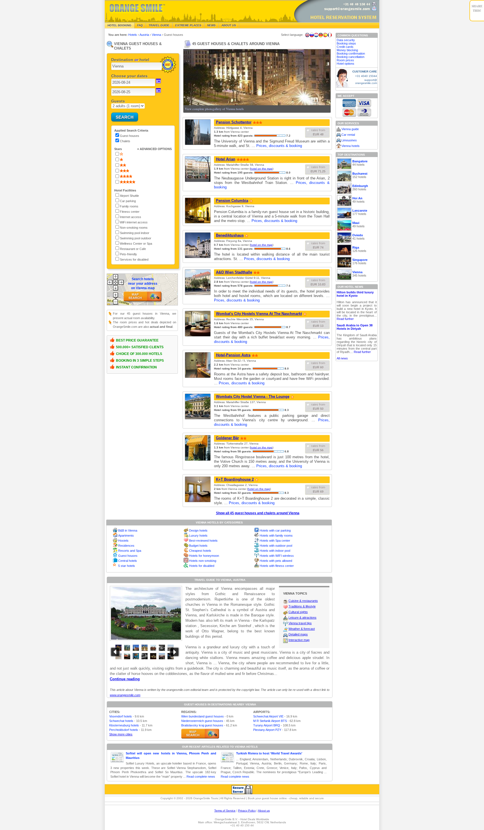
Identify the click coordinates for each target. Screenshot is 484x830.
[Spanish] (325, 35)
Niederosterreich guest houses (202, 721)
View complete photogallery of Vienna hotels (214, 109)
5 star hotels (126, 565)
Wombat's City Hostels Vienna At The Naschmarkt (259, 314)
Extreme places (188, 25)
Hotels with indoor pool (275, 550)
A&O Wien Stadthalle (234, 272)
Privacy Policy (247, 810)
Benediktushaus (230, 235)
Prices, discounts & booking (279, 146)
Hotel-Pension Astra (233, 355)
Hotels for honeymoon (204, 555)
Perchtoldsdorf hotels (123, 729)
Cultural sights (298, 612)
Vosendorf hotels (120, 716)
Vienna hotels (350, 146)
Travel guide (159, 25)
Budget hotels (198, 545)
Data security (346, 40)
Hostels (123, 540)
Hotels (133, 34)
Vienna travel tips (300, 623)
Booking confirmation (351, 53)
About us (264, 810)
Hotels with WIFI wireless (277, 555)
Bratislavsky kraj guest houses (202, 725)
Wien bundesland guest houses (202, 716)
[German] (320, 35)
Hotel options (345, 63)
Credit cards (345, 46)
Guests (118, 101)
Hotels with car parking (275, 530)
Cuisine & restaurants (303, 600)
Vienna (157, 34)
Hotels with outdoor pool (276, 545)
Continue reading (125, 679)
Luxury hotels (198, 535)
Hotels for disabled (201, 565)
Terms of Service (225, 810)
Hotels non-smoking (202, 560)
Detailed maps (298, 634)
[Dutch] (316, 35)
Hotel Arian (225, 159)
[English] (307, 35)
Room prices (345, 60)
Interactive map (299, 640)
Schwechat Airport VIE (268, 716)
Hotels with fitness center (277, 565)
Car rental (348, 134)
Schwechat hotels (121, 721)
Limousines (349, 140)
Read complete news (201, 776)
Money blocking (347, 50)
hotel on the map (261, 168)
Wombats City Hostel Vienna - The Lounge (252, 396)
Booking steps (346, 43)
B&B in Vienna (127, 530)
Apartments (126, 535)
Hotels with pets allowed (276, 560)
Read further (345, 319)
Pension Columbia (232, 200)
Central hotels (127, 560)
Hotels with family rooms (276, 535)
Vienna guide (350, 129)
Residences (126, 545)
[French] (329, 35)
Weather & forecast (301, 628)
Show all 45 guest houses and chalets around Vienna (257, 513)
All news (342, 358)
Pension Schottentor (234, 122)
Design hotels (198, 530)
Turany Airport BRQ (266, 725)
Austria (144, 34)
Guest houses (128, 555)
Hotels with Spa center (275, 540)
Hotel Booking (119, 25)
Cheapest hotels (200, 550)
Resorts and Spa (129, 550)
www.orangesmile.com (125, 695)
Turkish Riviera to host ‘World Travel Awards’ (269, 753)
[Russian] (312, 35)
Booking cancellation (350, 57)
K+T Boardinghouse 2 (235, 479)
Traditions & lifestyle (302, 606)
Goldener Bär (227, 438)
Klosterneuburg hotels (124, 725)
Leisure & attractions (302, 617)
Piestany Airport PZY (267, 729)
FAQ (140, 25)
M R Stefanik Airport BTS (270, 721)
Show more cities (120, 734)
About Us (229, 25)
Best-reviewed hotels (203, 540)
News (211, 25)
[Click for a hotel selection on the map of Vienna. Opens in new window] (200, 733)
